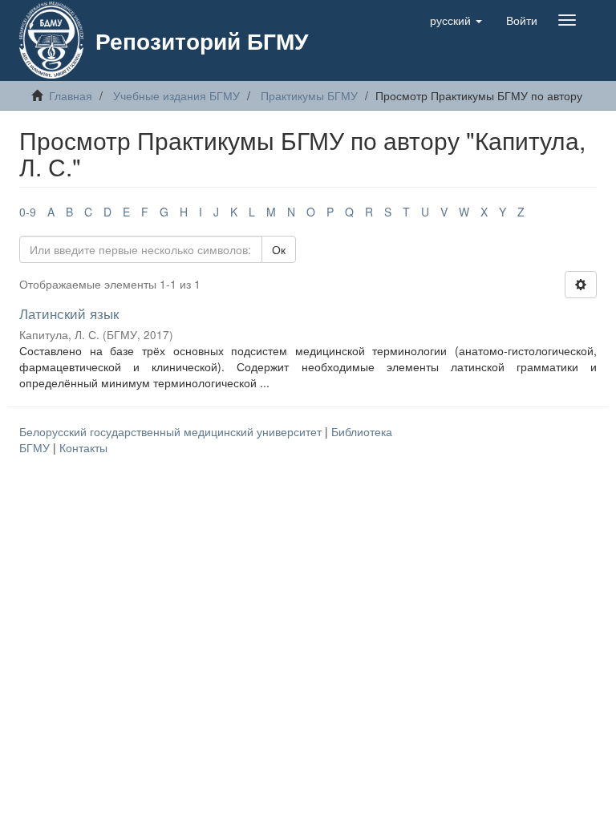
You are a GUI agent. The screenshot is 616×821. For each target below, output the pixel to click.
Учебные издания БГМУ (176, 95)
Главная (70, 95)
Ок (279, 249)
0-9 (27, 212)
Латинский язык (69, 313)
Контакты (83, 447)
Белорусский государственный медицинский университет (172, 431)
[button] (456, 20)
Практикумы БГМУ (309, 95)
